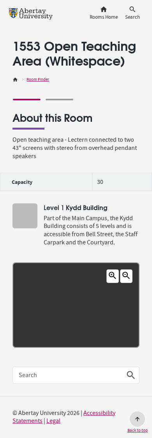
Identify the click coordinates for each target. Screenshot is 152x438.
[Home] (15, 79)
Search (28, 375)
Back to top (137, 430)
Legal (53, 421)
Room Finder (38, 79)
